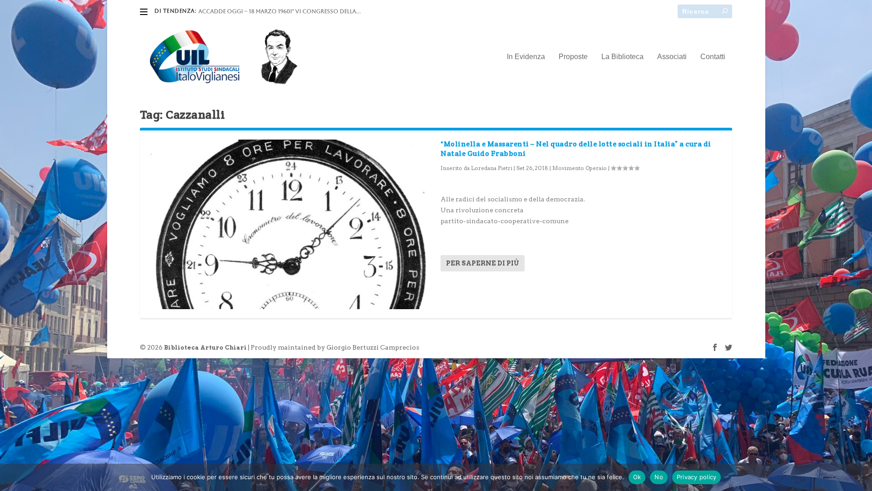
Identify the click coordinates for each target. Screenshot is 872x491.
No (658, 477)
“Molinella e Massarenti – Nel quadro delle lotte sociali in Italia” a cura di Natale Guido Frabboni (576, 148)
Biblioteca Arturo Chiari (205, 347)
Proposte (573, 56)
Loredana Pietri (491, 168)
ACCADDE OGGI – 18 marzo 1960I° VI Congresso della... (279, 11)
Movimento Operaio (579, 168)
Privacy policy (697, 477)
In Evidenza (526, 56)
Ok (637, 477)
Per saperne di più (482, 263)
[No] (859, 477)
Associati (672, 56)
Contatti (712, 56)
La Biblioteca (622, 56)
